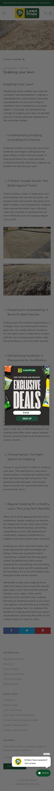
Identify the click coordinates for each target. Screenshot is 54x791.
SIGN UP (27, 418)
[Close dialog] (46, 368)
